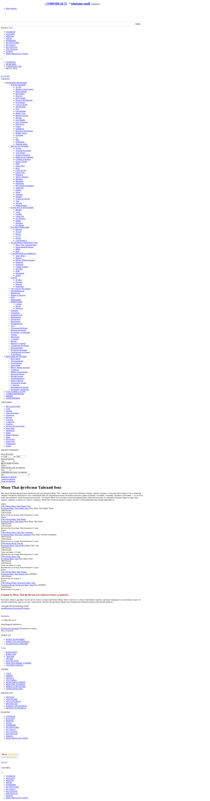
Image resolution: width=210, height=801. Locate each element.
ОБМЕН (9, 676)
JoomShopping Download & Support (15, 608)
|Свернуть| (5, 79)
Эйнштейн (10, 431)
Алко (8, 409)
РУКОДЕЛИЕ (12, 699)
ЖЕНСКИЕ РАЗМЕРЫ (15, 684)
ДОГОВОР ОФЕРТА (14, 665)
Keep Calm (10, 441)
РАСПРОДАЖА (12, 727)
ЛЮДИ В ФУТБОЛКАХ (16, 708)
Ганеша (9, 411)
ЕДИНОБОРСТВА (14, 66)
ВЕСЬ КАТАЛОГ (13, 406)
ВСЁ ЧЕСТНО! (12, 661)
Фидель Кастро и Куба (15, 426)
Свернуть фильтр (8, 479)
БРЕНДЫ (10, 721)
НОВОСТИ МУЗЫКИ (15, 639)
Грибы (8, 446)
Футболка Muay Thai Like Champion (16, 535)
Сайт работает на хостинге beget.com (16, 749)
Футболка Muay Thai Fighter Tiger (15, 508)
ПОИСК (9, 736)
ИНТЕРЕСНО (12, 704)
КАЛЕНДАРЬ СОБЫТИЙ (17, 644)
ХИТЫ (9, 723)
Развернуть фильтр (9, 477)
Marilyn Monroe (12, 435)
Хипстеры (10, 428)
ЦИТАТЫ (10, 697)
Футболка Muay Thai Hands (12, 521)
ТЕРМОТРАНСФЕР (14, 689)
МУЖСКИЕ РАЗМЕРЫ (15, 682)
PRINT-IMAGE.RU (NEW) (17, 738)
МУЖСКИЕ (11, 64)
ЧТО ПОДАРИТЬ (13, 701)
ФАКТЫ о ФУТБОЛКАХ (16, 706)
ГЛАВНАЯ (10, 62)
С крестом (10, 422)
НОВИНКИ (11, 725)
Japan (8, 437)
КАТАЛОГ (10, 719)
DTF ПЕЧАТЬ (12, 734)
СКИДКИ (10, 656)
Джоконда (10, 415)
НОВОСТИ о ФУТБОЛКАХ (18, 642)
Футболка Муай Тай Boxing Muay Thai (17, 585)
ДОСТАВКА (11, 680)
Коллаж (9, 417)
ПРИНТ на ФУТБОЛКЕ (16, 687)
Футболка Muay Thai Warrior (12, 574)
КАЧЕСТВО (11, 654)
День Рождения (12, 413)
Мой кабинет (11, 8)
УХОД (8, 673)
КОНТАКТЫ (11, 652)
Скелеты (9, 420)
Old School (10, 439)
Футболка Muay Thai (9, 559)
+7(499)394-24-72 (55, 3)
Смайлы (9, 424)
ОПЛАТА (10, 678)
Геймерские (11, 444)
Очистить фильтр (8, 481)
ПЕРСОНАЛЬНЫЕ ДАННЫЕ (18, 663)
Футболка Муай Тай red (11, 546)
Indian (8, 433)
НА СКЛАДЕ (11, 732)
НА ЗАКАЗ (10, 729)
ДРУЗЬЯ (9, 659)
